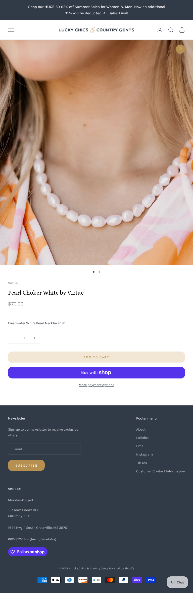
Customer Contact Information (160, 471)
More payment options (96, 385)
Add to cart (96, 357)
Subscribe (26, 465)
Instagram (144, 454)
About (141, 429)
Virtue (13, 283)
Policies (142, 438)
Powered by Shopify (121, 568)
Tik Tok (141, 463)
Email (141, 446)
